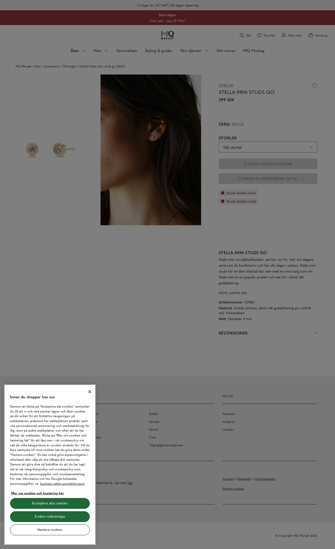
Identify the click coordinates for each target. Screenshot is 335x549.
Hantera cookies (50, 530)
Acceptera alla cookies (50, 503)
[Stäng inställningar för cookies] (89, 391)
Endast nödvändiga (50, 516)
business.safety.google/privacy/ (62, 483)
